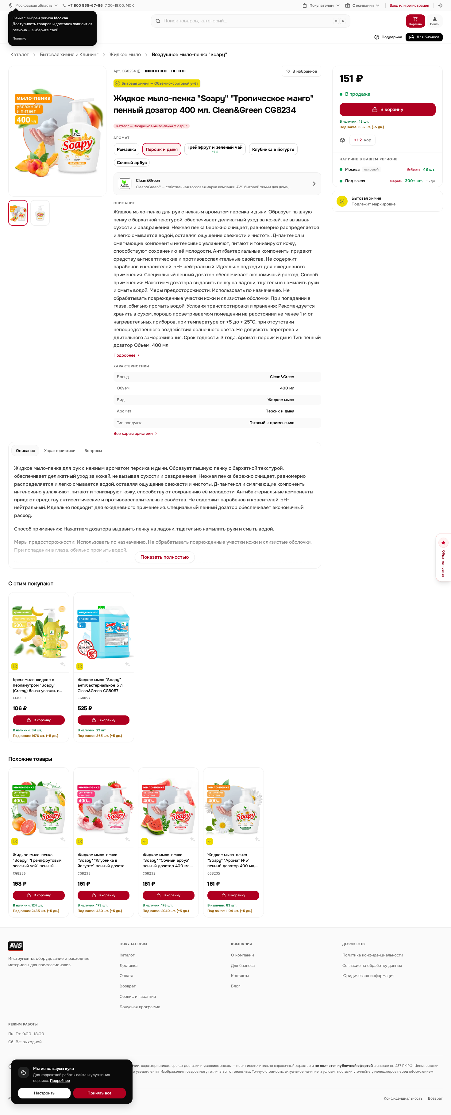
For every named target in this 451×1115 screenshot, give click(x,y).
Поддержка (392, 37)
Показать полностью (165, 557)
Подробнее (124, 355)
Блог (235, 986)
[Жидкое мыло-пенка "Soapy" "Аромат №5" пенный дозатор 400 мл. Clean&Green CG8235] (233, 808)
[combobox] (247, 20)
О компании (363, 5)
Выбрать (413, 169)
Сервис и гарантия (138, 996)
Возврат (128, 986)
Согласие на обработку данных (372, 965)
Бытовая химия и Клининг (69, 55)
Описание (25, 450)
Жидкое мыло (125, 55)
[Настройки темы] (440, 5)
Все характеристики (133, 433)
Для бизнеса (428, 37)
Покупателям (322, 5)
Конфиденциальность (403, 1098)
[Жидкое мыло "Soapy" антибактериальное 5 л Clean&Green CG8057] (104, 632)
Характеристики (59, 450)
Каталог (19, 55)
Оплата (126, 975)
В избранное (304, 71)
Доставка (128, 965)
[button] (166, 71)
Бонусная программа (140, 1007)
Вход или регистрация (409, 5)
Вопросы (93, 450)
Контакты (240, 975)
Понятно (19, 38)
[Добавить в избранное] (61, 600)
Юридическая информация (368, 975)
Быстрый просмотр (41, 665)
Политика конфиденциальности (372, 955)
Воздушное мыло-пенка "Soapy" (189, 55)
